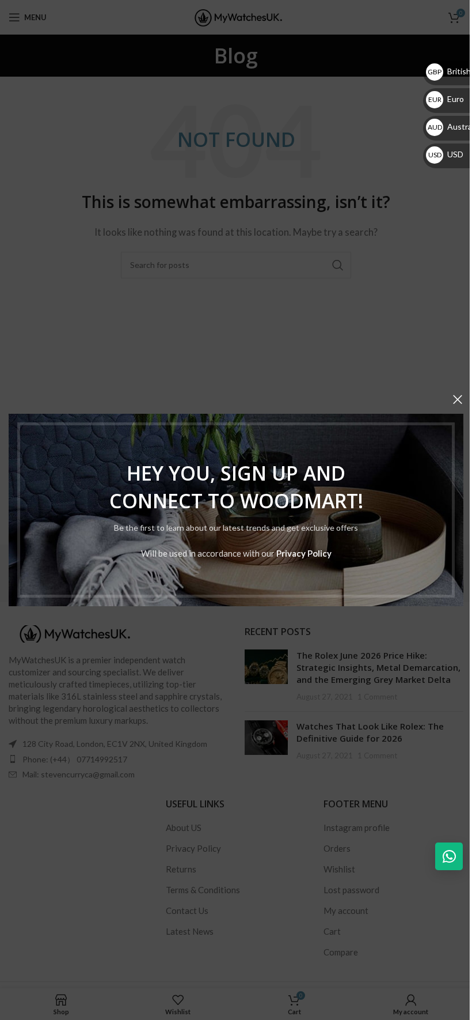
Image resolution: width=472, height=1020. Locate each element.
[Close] (457, 399)
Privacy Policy (304, 553)
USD (445, 154)
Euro (446, 99)
